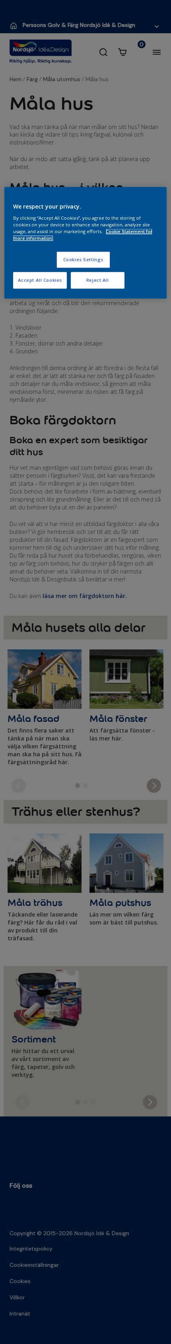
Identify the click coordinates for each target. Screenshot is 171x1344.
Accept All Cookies (40, 280)
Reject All (97, 280)
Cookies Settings (83, 260)
